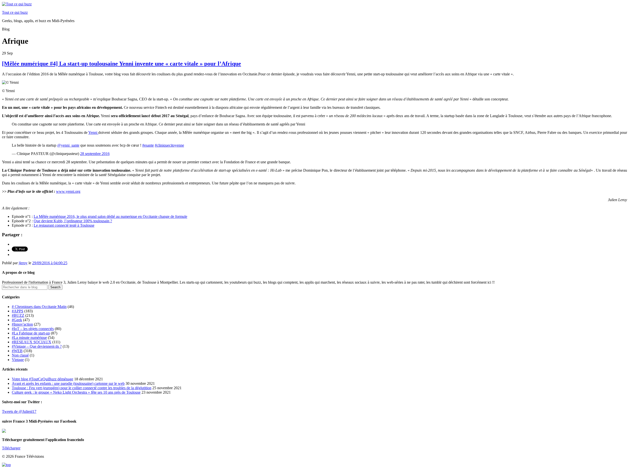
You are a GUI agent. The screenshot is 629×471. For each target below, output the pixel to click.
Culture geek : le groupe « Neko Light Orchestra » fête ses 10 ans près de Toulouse (76, 392)
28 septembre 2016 (95, 154)
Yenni (93, 132)
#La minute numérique (29, 337)
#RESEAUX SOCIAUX (31, 342)
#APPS (17, 311)
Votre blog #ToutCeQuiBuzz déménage (42, 379)
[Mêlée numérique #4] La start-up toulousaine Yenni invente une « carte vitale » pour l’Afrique (121, 63)
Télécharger (11, 448)
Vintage (18, 360)
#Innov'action (22, 324)
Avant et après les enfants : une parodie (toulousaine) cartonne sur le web (68, 383)
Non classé (20, 355)
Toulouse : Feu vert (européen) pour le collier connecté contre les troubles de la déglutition (81, 388)
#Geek (17, 320)
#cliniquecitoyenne (169, 145)
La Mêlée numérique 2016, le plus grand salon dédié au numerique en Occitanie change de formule (110, 216)
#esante (148, 145)
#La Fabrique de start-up (31, 333)
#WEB (17, 351)
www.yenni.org (68, 191)
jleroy (23, 263)
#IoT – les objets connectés (33, 329)
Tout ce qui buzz (15, 12)
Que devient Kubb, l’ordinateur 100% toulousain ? (73, 221)
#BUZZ (18, 315)
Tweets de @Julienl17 (19, 411)
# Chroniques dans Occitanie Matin (39, 307)
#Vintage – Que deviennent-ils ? (37, 346)
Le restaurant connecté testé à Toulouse (64, 225)
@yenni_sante (68, 145)
